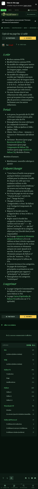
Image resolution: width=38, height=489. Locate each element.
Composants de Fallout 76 (17, 147)
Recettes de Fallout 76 (16, 142)
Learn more (4, 4)
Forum (3, 10)
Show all (31, 345)
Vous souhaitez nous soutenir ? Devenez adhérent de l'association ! (16, 21)
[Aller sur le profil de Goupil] (3, 45)
